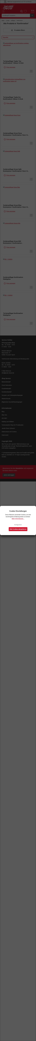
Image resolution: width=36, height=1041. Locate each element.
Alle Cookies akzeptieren (18, 529)
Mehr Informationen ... (18, 518)
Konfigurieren (18, 524)
